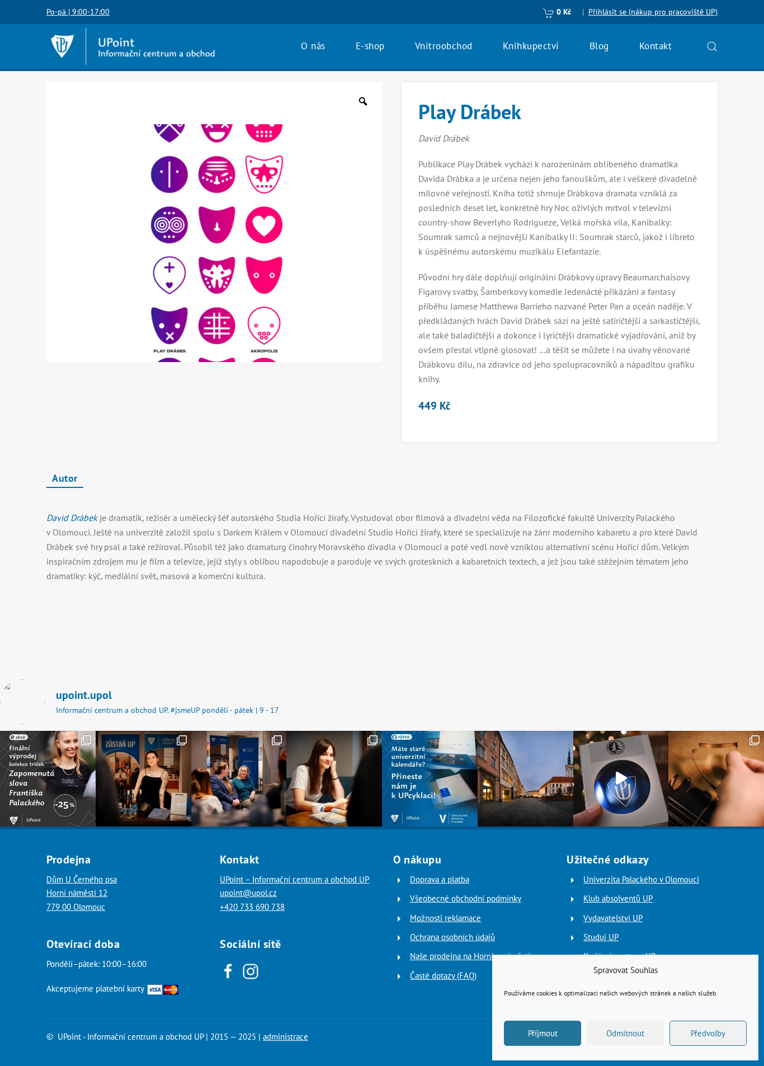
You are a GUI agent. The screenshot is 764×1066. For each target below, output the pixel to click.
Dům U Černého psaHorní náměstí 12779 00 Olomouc (81, 893)
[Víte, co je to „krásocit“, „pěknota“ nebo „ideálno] (48, 778)
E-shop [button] (370, 46)
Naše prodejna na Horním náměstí (470, 956)
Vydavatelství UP (613, 918)
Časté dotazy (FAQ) (443, 975)
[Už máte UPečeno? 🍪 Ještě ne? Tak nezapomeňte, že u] (716, 778)
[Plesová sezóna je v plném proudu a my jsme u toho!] (143, 778)
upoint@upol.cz (248, 892)
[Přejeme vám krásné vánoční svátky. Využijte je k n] (525, 778)
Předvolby (708, 1033)
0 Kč (562, 12)
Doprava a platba (439, 879)
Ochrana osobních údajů (452, 937)
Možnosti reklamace (445, 918)
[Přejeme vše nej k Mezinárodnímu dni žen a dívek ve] (334, 778)
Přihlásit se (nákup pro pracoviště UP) (653, 12)
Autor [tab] (65, 478)
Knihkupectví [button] (531, 46)
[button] (712, 46)
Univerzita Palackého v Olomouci (641, 879)
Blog (599, 46)
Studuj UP (601, 937)
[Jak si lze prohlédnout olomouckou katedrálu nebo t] (239, 778)
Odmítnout (625, 1033)
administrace (285, 1036)
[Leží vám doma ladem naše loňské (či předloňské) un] (430, 778)
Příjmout (543, 1033)
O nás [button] (313, 46)
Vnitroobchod (444, 46)
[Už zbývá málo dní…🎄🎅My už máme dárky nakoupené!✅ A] (621, 778)
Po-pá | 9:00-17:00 (78, 12)
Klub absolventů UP (618, 898)
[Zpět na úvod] (133, 46)
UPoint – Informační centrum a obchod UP (294, 879)
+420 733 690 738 (252, 906)
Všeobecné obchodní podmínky (465, 898)
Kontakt (655, 46)
